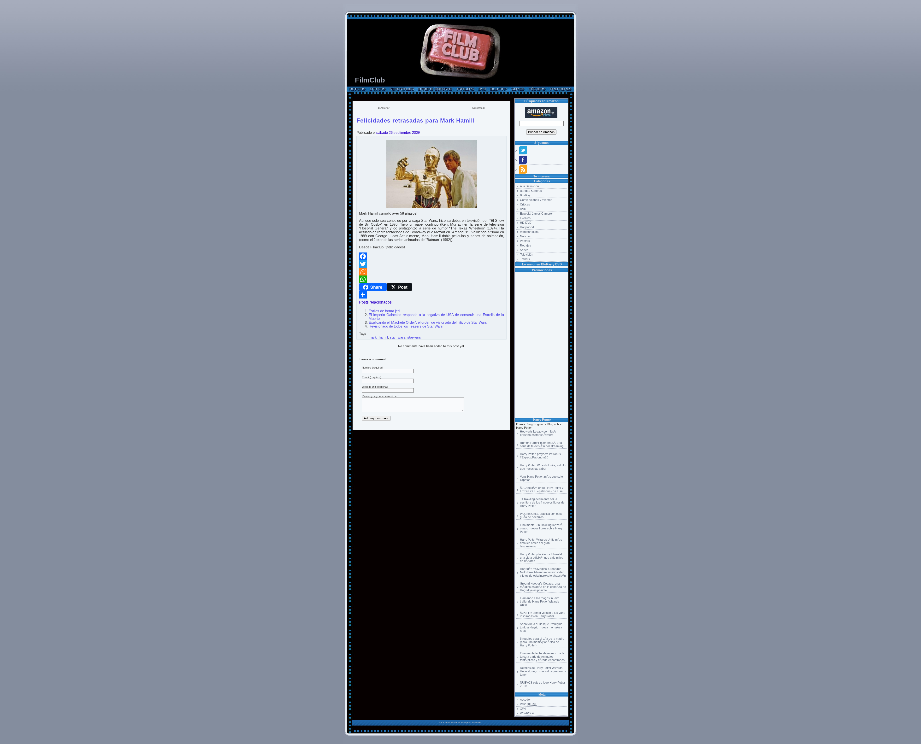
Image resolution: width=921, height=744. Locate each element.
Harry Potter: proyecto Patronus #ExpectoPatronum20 (540, 455)
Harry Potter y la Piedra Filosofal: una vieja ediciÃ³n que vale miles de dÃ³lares (541, 558)
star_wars (397, 337)
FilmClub (370, 80)
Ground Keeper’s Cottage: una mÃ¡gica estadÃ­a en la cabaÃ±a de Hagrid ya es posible (543, 587)
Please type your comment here (380, 396)
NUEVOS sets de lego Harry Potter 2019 (542, 684)
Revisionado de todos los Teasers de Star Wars (406, 326)
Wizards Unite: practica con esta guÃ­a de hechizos (541, 515)
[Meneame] (431, 271)
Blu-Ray (525, 195)
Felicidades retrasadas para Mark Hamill (415, 119)
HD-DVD (525, 222)
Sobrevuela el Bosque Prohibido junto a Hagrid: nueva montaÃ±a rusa (541, 627)
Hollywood (527, 227)
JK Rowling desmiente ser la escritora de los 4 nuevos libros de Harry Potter (542, 503)
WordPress (527, 713)
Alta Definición (529, 186)
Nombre (366, 367)
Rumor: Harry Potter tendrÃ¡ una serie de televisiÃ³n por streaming (542, 444)
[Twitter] (431, 264)
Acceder (525, 699)
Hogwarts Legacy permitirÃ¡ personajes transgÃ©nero (538, 433)
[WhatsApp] (431, 279)
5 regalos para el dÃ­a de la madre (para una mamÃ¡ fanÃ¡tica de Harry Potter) (542, 642)
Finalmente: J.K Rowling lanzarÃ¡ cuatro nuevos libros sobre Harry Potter (541, 528)
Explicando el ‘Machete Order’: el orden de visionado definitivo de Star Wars (428, 322)
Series (524, 250)
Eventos (525, 218)
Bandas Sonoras (531, 191)
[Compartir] (431, 295)
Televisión (526, 254)
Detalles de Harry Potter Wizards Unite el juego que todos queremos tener (543, 671)
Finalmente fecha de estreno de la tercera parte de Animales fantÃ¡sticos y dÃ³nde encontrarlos (542, 657)
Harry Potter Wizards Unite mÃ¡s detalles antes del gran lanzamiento (541, 543)
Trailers (525, 259)
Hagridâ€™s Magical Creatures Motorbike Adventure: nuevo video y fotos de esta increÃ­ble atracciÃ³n (543, 572)
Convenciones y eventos (536, 200)
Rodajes (525, 245)
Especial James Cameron (537, 213)
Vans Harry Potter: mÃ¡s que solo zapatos (541, 478)
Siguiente (477, 107)
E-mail (365, 377)
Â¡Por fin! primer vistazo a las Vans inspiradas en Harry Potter (542, 614)
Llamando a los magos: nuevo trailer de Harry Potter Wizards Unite (539, 602)
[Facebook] (431, 256)
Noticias (525, 236)
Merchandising (529, 232)
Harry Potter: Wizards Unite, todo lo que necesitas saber (543, 467)
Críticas (525, 204)
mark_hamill (378, 337)
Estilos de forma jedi (384, 311)
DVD (523, 209)
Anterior (385, 107)
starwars (414, 337)
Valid (528, 704)
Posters (525, 241)
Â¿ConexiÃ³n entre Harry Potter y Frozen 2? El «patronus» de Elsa (541, 489)
